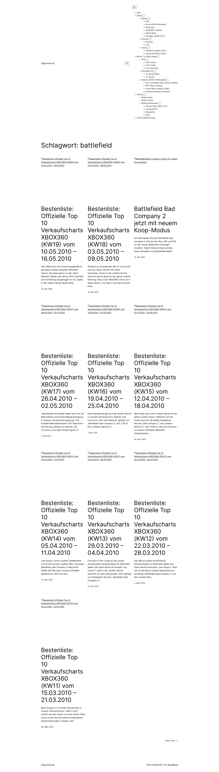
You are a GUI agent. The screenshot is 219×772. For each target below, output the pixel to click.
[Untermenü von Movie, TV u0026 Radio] (158, 56)
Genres (144, 18)
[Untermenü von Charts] (148, 48)
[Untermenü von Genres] (148, 18)
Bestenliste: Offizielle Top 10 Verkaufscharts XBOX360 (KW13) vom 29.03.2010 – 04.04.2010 (109, 527)
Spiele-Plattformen (149, 103)
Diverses (145, 39)
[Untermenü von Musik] (143, 15)
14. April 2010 (47, 580)
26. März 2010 (47, 727)
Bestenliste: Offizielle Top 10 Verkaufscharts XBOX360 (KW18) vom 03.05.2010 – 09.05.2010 (109, 233)
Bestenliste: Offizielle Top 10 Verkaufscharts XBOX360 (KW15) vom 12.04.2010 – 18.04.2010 (155, 380)
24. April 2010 (140, 439)
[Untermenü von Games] (144, 94)
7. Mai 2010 (46, 436)
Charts (144, 48)
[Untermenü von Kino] (146, 59)
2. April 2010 (139, 583)
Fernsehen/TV (147, 71)
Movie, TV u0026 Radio (147, 56)
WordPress (173, 765)
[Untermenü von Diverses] (150, 39)
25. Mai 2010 (46, 289)
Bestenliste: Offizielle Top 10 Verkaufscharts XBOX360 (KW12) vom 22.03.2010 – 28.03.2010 (155, 527)
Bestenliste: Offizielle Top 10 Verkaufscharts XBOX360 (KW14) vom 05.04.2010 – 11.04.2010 (62, 527)
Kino (143, 59)
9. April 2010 (93, 586)
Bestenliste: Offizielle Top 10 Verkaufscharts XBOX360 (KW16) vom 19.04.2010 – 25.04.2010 (109, 380)
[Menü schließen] (134, 7)
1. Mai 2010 (92, 432)
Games (140, 94)
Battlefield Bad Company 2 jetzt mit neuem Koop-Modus (155, 219)
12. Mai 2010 (139, 257)
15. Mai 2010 (93, 292)
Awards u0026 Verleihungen (153, 80)
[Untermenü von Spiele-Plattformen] (159, 103)
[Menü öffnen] (127, 63)
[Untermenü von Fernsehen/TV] (154, 71)
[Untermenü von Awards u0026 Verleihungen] (167, 80)
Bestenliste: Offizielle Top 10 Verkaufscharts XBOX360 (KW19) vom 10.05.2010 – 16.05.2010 (62, 233)
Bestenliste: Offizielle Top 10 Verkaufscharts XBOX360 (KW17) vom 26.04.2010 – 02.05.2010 (62, 380)
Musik (139, 15)
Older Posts (171, 740)
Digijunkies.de (47, 63)
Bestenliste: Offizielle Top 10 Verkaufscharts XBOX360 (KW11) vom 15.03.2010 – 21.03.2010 (62, 675)
